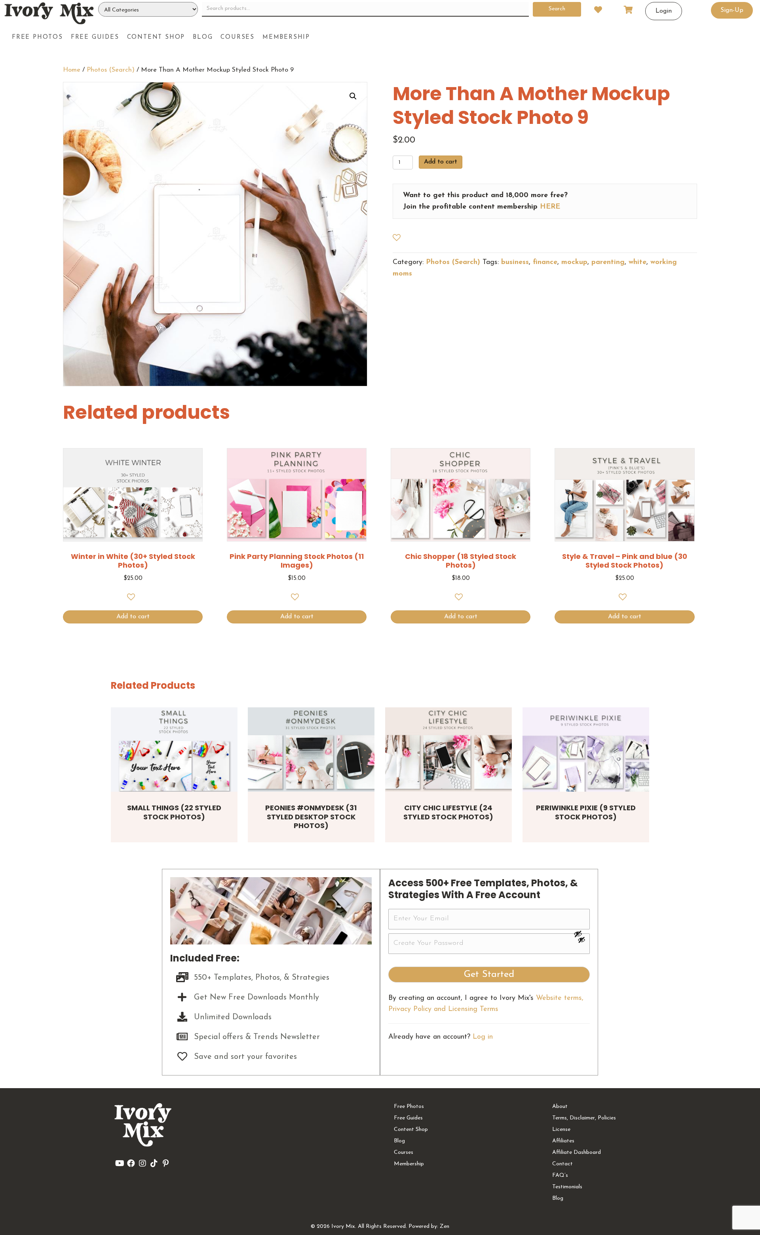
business (515, 262)
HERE (550, 207)
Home (71, 70)
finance (545, 262)
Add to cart (440, 162)
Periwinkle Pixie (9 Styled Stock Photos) (586, 812)
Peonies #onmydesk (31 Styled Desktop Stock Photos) (311, 816)
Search (557, 9)
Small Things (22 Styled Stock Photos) (174, 812)
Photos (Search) (111, 70)
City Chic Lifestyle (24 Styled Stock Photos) (448, 812)
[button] (353, 96)
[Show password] (581, 933)
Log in (483, 1037)
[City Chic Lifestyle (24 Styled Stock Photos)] (448, 749)
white (637, 262)
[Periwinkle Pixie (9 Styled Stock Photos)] (585, 749)
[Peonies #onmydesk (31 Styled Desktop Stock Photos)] (311, 749)
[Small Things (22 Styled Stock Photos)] (174, 749)
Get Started (489, 974)
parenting (608, 262)
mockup (574, 262)
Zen (444, 1226)
